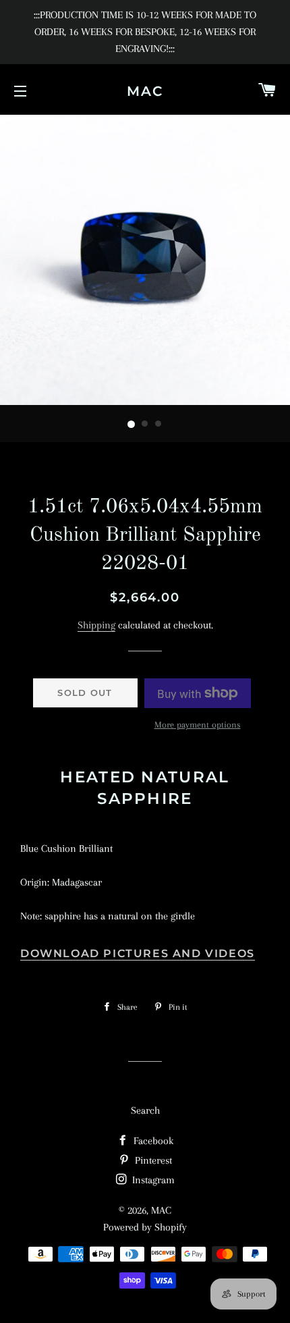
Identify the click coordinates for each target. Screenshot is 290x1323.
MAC (145, 91)
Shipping (96, 625)
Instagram (152, 1180)
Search (145, 1110)
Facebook (152, 1141)
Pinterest (152, 1160)
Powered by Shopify (145, 1227)
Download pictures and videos (137, 953)
